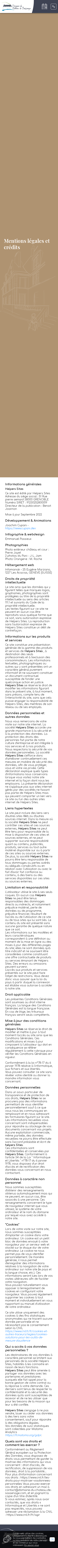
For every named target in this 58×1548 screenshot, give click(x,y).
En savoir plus (31, 1545)
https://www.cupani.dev (20, 528)
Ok (52, 1539)
